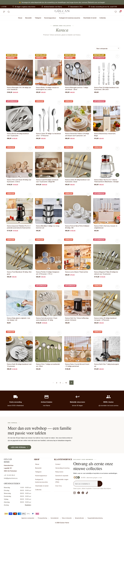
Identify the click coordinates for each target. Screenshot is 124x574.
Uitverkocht (117, 83)
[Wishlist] (115, 11)
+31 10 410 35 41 (9, 475)
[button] (19, 176)
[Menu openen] (4, 11)
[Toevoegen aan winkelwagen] (30, 83)
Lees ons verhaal (18, 447)
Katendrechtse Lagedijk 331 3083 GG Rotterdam (10, 468)
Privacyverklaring (42, 518)
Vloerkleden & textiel (89, 18)
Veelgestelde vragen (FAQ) (61, 480)
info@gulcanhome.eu (11, 478)
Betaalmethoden (79, 518)
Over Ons (58, 486)
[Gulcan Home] (61, 11)
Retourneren (59, 472)
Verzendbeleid (54, 518)
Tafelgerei (38, 18)
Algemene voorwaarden (27, 518)
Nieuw (20, 18)
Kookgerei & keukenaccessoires (69, 18)
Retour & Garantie (67, 518)
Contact (57, 464)
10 (66, 383)
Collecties (102, 18)
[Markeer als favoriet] (30, 56)
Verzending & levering (62, 468)
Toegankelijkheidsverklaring (95, 518)
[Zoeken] (8, 12)
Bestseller (28, 18)
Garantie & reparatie (61, 475)
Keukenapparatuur (50, 18)
